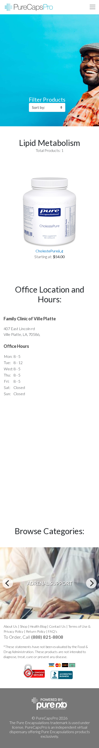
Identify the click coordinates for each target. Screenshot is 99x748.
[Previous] (7, 583)
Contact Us (57, 626)
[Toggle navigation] (92, 6)
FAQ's (52, 631)
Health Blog (38, 626)
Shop (23, 626)
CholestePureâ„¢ (49, 251)
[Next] (91, 583)
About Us (10, 626)
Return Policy (35, 631)
